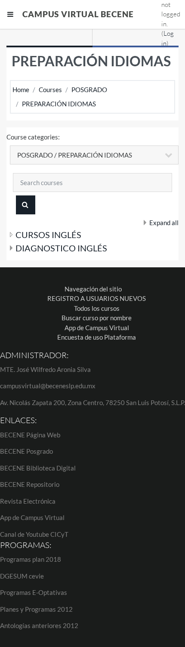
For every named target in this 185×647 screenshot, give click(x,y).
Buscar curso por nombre (97, 318)
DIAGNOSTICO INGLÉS (61, 248)
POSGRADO (89, 89)
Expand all (164, 222)
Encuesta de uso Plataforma (96, 337)
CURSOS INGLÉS (48, 234)
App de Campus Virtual (97, 327)
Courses (50, 89)
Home (20, 89)
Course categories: (33, 137)
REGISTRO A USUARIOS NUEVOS (96, 298)
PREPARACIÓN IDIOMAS (59, 104)
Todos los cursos (97, 308)
